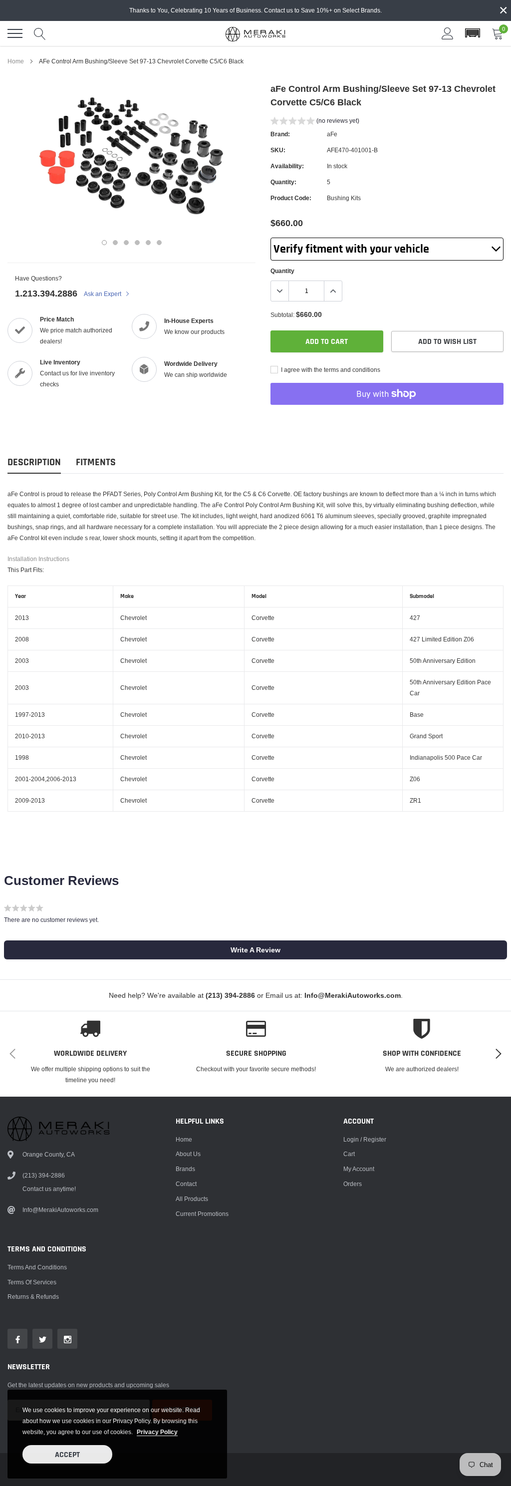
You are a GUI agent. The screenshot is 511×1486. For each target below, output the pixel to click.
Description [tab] (34, 462)
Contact (186, 1184)
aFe (332, 134)
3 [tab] (126, 242)
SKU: (277, 150)
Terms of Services (31, 1282)
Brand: (280, 134)
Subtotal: (282, 314)
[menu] (14, 33)
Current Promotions (202, 1213)
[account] (448, 33)
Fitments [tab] (96, 462)
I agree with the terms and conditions (329, 369)
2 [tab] (115, 242)
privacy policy (157, 1432)
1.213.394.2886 (46, 293)
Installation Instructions (38, 559)
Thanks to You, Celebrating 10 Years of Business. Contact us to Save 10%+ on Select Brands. (255, 10)
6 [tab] (159, 242)
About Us (188, 1154)
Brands (185, 1169)
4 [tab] (137, 242)
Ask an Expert (103, 293)
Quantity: (283, 182)
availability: (287, 166)
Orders (352, 1184)
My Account (358, 1169)
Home (15, 61)
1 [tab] (104, 242)
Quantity (282, 271)
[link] (17, 1339)
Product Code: (290, 198)
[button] (472, 33)
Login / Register (364, 1139)
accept (67, 1455)
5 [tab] (148, 242)
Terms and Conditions (37, 1267)
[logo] (255, 33)
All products (192, 1198)
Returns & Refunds (33, 1296)
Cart (349, 1154)
